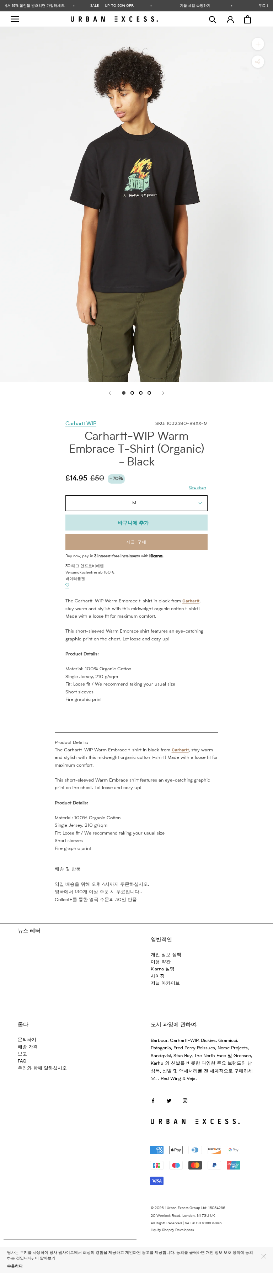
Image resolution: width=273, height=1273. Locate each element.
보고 (22, 1054)
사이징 (158, 976)
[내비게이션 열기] (15, 19)
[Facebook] (153, 1100)
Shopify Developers (178, 1230)
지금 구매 (136, 542)
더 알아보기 (45, 1259)
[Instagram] (185, 1100)
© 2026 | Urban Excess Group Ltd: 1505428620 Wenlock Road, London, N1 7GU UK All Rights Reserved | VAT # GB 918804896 (188, 1215)
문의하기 (27, 1040)
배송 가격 (28, 1047)
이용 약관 (161, 962)
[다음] (163, 393)
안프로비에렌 (92, 566)
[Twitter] (169, 1100)
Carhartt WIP (80, 424)
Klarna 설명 (163, 969)
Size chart (197, 488)
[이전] (110, 393)
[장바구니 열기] (247, 19)
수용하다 (15, 1266)
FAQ (22, 1061)
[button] (67, 585)
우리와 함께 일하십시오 (42, 1068)
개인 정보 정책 (166, 955)
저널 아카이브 (165, 983)
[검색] (212, 19)
